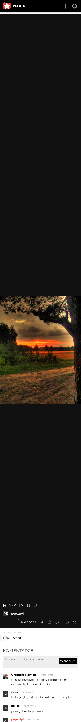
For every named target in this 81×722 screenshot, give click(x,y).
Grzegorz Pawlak (23, 674)
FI (5, 694)
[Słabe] (57, 622)
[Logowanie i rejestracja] (74, 6)
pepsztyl (17, 613)
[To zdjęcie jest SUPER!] (42, 622)
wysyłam (67, 661)
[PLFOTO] (14, 6)
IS (5, 707)
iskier (15, 706)
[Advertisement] (40, 54)
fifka (14, 692)
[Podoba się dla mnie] (49, 622)
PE (6, 613)
